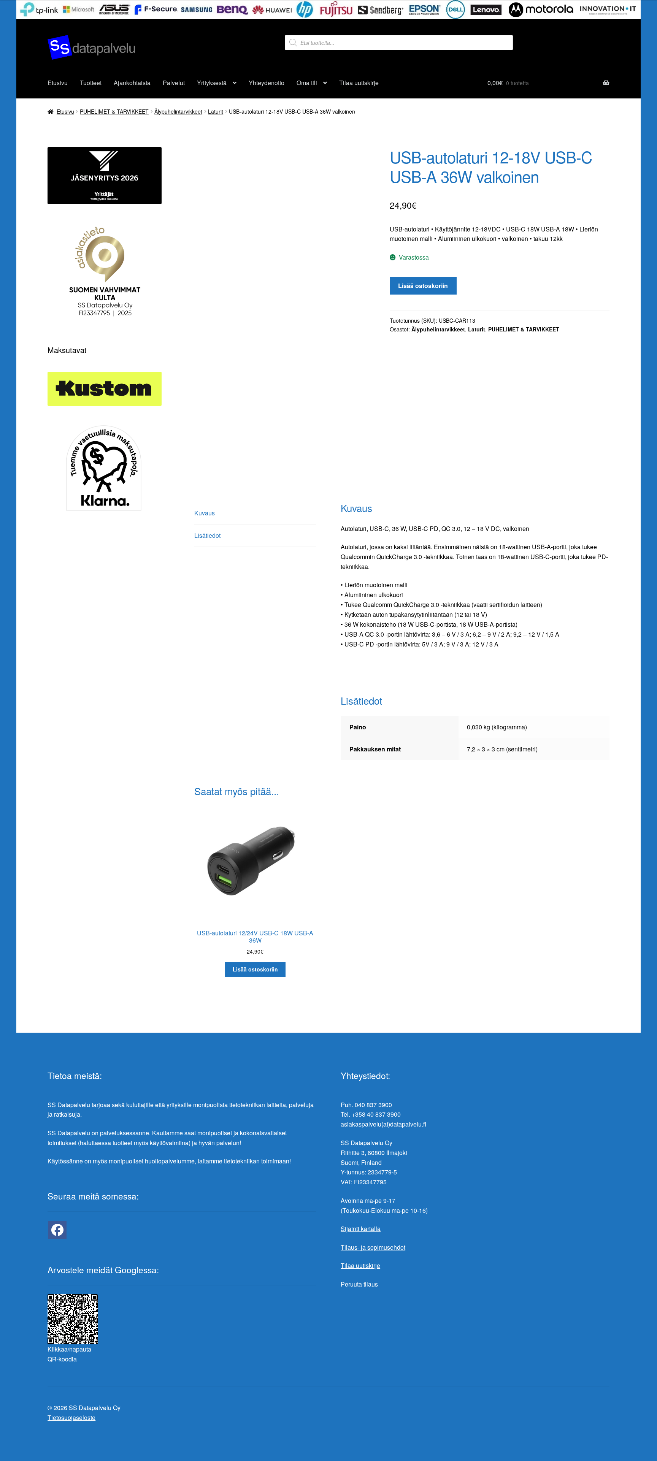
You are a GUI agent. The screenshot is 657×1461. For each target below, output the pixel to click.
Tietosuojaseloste (71, 1417)
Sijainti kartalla (361, 1228)
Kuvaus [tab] (204, 513)
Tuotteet (91, 82)
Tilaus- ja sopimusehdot (373, 1247)
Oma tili (307, 82)
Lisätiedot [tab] (207, 535)
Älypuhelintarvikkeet (178, 111)
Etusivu (58, 82)
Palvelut (174, 82)
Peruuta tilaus (359, 1284)
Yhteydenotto (266, 82)
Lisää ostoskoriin (423, 285)
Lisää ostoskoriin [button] (255, 969)
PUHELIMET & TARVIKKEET (114, 111)
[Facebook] (57, 1230)
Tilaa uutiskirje (359, 82)
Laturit (215, 111)
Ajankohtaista (132, 82)
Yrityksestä (212, 82)
